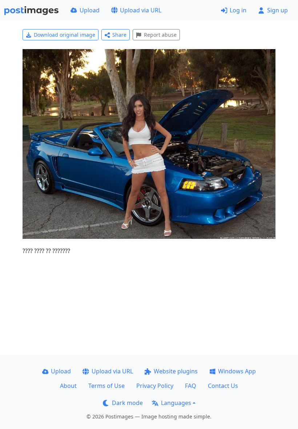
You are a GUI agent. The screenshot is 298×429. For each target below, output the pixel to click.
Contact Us (223, 386)
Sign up (277, 10)
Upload (90, 10)
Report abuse (160, 34)
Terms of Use (106, 386)
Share (119, 34)
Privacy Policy (154, 386)
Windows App (237, 371)
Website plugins (176, 371)
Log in (238, 10)
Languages (176, 403)
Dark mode (127, 403)
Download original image (64, 34)
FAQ (190, 386)
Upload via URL (140, 10)
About (68, 386)
